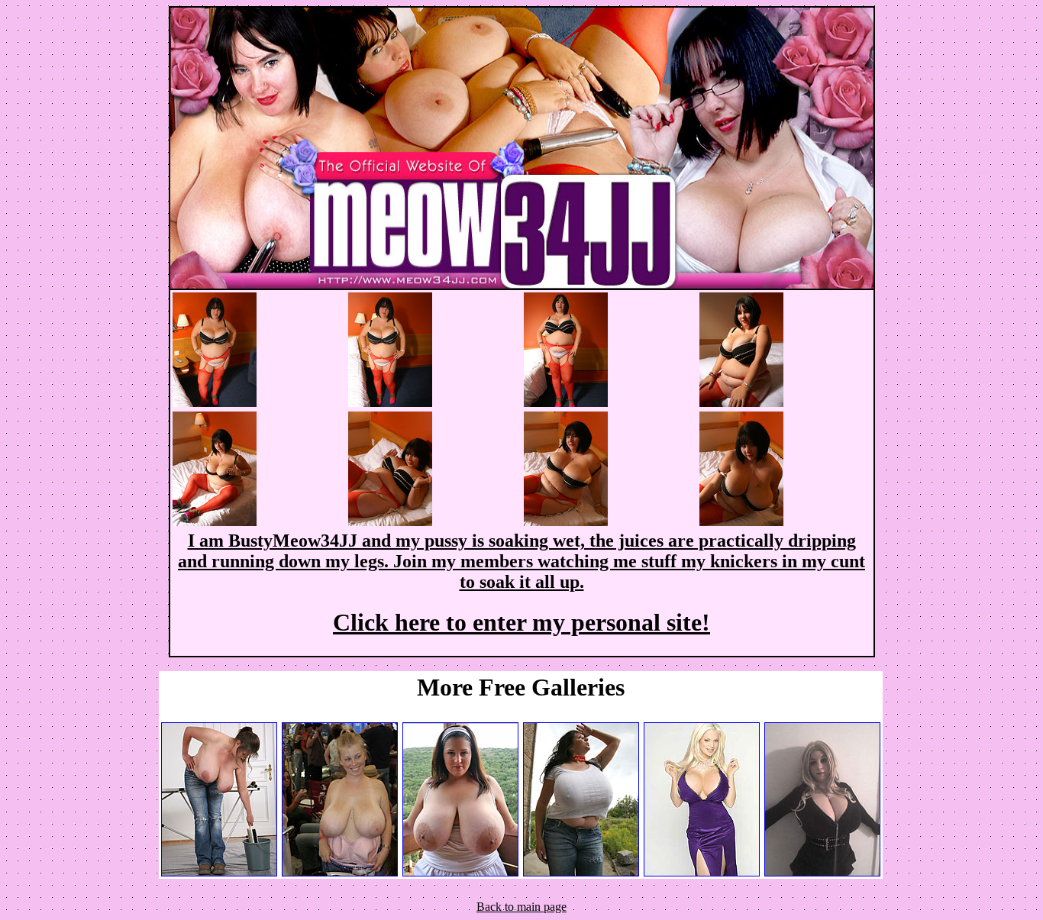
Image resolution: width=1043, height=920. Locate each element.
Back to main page (521, 906)
